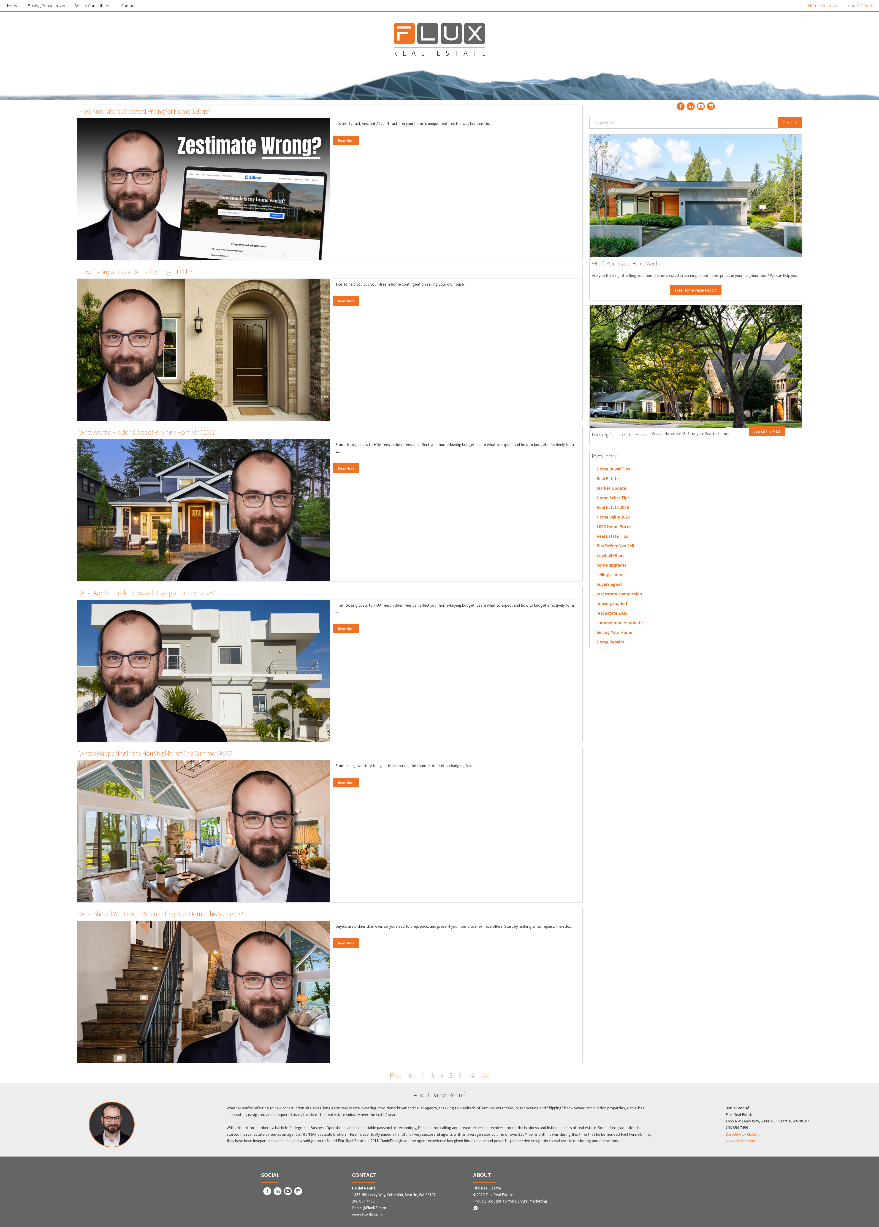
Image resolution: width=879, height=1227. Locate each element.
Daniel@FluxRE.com (743, 1134)
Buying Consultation (46, 5)
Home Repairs (610, 642)
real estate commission (619, 594)
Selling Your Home (614, 632)
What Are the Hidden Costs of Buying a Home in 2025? (147, 432)
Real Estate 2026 (613, 507)
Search (790, 122)
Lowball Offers (611, 555)
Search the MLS (767, 431)
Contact (128, 5)
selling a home (611, 574)
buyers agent (609, 584)
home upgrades (612, 565)
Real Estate (608, 478)
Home (13, 5)
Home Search (860, 5)
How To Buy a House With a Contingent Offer (135, 271)
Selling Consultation (93, 5)
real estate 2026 (612, 613)
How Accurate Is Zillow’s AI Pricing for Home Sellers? (145, 111)
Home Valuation (823, 5)
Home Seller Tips (613, 497)
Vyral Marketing (533, 1201)
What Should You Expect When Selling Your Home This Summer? (161, 913)
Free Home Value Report (696, 290)
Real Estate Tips (612, 536)
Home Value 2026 (613, 517)
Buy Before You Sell (615, 546)
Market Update (611, 488)
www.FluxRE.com (740, 1140)
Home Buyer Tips (613, 469)
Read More (346, 140)
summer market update (620, 622)
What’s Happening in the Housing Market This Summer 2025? (156, 753)
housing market (612, 603)
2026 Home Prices (614, 526)
